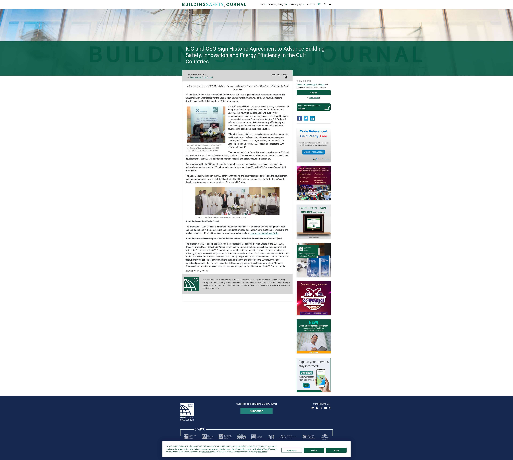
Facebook (317, 408)
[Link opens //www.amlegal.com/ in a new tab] (324, 436)
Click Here (301, 108)
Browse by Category (277, 4)
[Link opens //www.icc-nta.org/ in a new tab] (271, 436)
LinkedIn (312, 408)
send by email (314, 98)
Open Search (324, 4)
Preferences (291, 450)
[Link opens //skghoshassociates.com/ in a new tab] (257, 436)
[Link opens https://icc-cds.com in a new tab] (309, 436)
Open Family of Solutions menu (319, 4)
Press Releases (279, 74)
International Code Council (201, 77)
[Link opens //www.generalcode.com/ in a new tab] (241, 436)
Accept (336, 450)
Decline (314, 450)
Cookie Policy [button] (206, 452)
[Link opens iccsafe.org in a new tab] (190, 436)
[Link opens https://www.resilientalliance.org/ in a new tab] (288, 436)
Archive (262, 4)
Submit (313, 92)
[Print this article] (286, 77)
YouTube (325, 408)
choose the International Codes (264, 233)
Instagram (329, 408)
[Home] (213, 4)
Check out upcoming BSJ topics (310, 85)
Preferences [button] (262, 452)
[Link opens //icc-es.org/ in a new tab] (207, 436)
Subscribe (311, 4)
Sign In (330, 4)
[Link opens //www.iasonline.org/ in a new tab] (225, 436)
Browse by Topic (296, 4)
